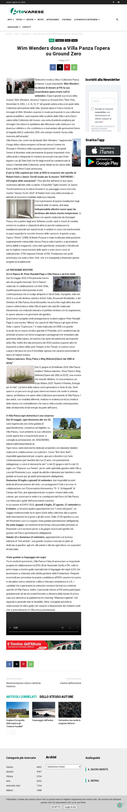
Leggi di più (70, 807)
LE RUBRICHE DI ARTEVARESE (86, 19)
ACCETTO (56, 807)
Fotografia (25, 34)
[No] (123, 803)
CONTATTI (26, 27)
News (68, 40)
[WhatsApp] (74, 67)
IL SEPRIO (93, 780)
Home (9, 34)
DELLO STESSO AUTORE (56, 697)
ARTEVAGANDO (52, 19)
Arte (16, 34)
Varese (74, 40)
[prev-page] (8, 733)
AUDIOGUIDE (13, 27)
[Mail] (118, 2)
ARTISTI (40, 19)
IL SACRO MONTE (98, 769)
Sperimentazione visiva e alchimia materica (23, 685)
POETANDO (66, 19)
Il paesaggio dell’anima (42, 720)
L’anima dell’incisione (70, 683)
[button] (117, 19)
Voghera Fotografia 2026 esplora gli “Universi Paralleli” (15, 723)
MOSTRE (29, 19)
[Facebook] (113, 2)
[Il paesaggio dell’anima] (43, 710)
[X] (60, 67)
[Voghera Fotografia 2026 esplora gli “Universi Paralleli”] (17, 710)
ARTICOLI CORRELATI (21, 697)
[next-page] (13, 733)
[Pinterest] (67, 67)
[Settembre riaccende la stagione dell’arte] (69, 710)
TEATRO (19, 19)
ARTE (10, 19)
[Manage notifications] (119, 805)
